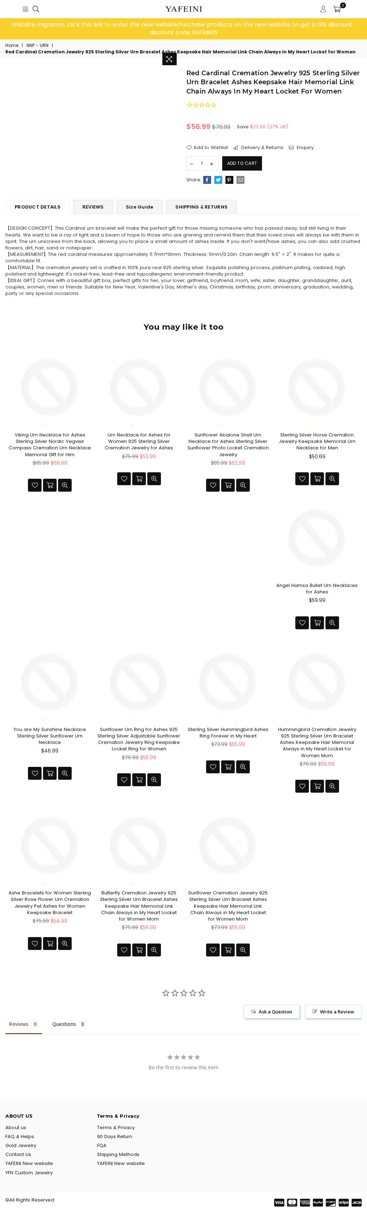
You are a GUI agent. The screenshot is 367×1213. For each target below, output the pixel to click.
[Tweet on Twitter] (218, 180)
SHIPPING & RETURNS (201, 207)
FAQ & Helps (19, 1136)
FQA (101, 1145)
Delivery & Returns (261, 147)
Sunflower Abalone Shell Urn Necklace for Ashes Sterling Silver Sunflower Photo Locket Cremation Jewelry (228, 444)
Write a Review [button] (337, 1011)
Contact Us (18, 1154)
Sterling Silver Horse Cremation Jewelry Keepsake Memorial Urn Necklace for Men (317, 441)
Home (11, 45)
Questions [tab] (64, 1024)
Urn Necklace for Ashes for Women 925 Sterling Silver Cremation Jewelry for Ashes (139, 441)
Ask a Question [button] (275, 1011)
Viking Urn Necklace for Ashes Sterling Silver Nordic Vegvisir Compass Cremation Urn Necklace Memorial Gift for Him (50, 444)
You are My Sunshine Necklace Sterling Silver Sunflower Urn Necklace (50, 736)
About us (15, 1127)
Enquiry (304, 147)
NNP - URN (37, 45)
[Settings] (323, 9)
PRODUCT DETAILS (38, 207)
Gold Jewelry (20, 1145)
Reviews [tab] (18, 1024)
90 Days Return (114, 1136)
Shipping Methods (118, 1154)
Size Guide (140, 207)
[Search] (35, 9)
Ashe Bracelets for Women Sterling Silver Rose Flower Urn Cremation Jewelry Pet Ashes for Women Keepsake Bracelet (50, 902)
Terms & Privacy (116, 1127)
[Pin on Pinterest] (229, 180)
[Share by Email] (240, 180)
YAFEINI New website (29, 1163)
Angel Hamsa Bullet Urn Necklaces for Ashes (317, 588)
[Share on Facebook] (207, 180)
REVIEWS (93, 207)
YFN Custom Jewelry (29, 1172)
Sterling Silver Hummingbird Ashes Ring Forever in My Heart (228, 732)
